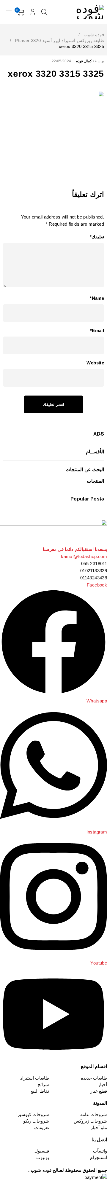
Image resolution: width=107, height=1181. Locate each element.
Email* (97, 330)
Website (95, 362)
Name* (97, 298)
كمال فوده (84, 61)
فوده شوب (94, 34)
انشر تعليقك (53, 404)
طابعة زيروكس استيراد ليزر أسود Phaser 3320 (59, 40)
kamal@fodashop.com (84, 556)
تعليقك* (97, 236)
